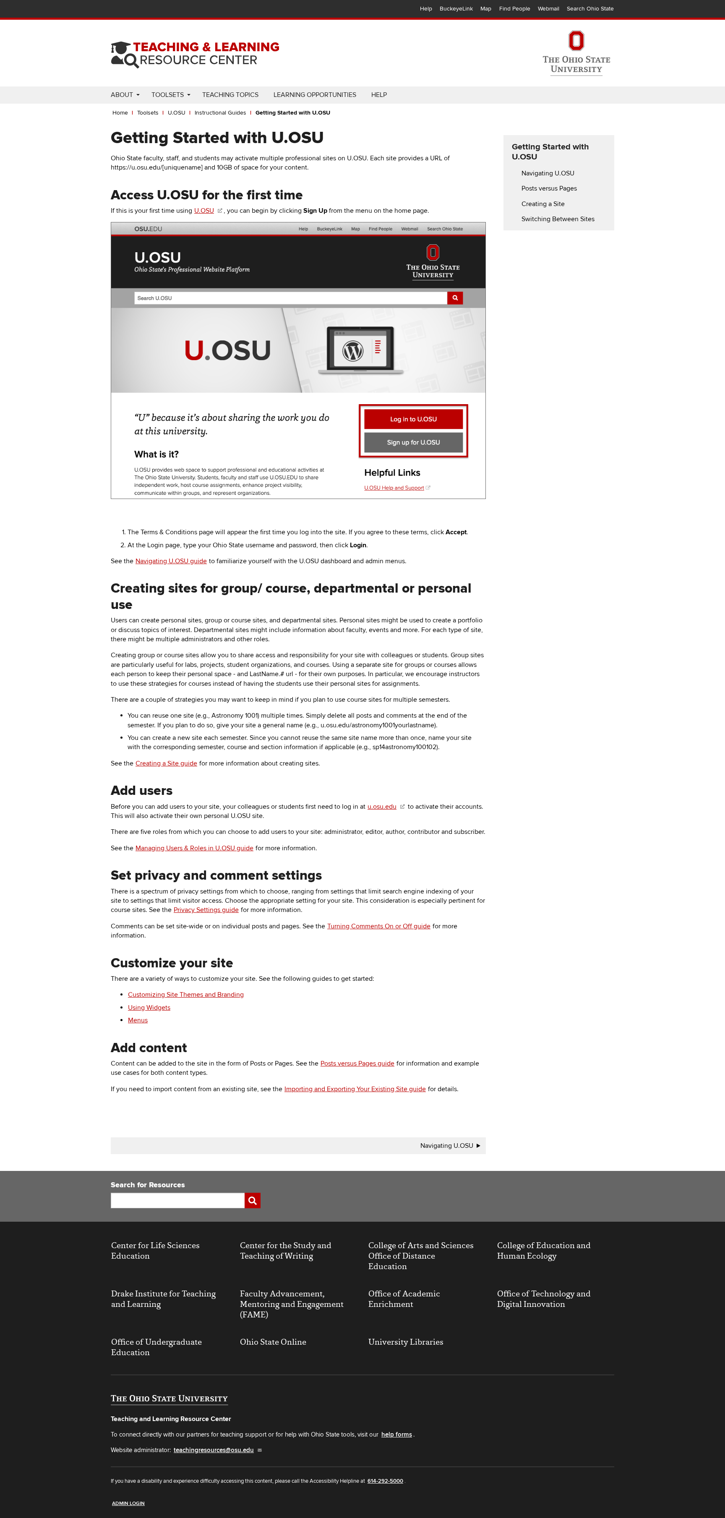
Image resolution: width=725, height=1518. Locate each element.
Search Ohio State (590, 8)
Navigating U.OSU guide (171, 561)
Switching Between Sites (558, 219)
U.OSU (176, 112)
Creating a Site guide (166, 763)
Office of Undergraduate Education (156, 1347)
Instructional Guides (220, 112)
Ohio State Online (273, 1342)
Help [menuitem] (379, 95)
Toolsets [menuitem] (167, 95)
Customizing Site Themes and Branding (186, 994)
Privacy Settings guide (206, 910)
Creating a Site (543, 204)
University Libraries (405, 1342)
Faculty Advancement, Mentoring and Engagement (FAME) (292, 1304)
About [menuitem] (122, 95)
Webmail (548, 8)
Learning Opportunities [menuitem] (315, 95)
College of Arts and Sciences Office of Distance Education (421, 1256)
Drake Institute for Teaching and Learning (163, 1298)
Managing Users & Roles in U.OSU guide (194, 848)
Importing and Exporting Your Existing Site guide (355, 1089)
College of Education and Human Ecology (544, 1250)
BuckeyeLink (456, 8)
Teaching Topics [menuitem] (230, 95)
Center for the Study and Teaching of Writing (285, 1250)
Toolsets (148, 112)
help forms (396, 1435)
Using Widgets (149, 1007)
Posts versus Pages (549, 188)
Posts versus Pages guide (357, 1063)
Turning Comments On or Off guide (378, 926)
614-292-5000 (385, 1481)
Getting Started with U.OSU (293, 112)
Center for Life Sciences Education (155, 1250)
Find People (514, 8)
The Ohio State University (127, 9)
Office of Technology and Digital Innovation (544, 1298)
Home (120, 112)
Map (485, 8)
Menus (138, 1020)
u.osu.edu (382, 806)
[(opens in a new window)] (576, 53)
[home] (195, 52)
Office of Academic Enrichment (404, 1298)
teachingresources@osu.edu (214, 1450)
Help (426, 8)
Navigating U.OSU (446, 1146)
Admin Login (128, 1503)
